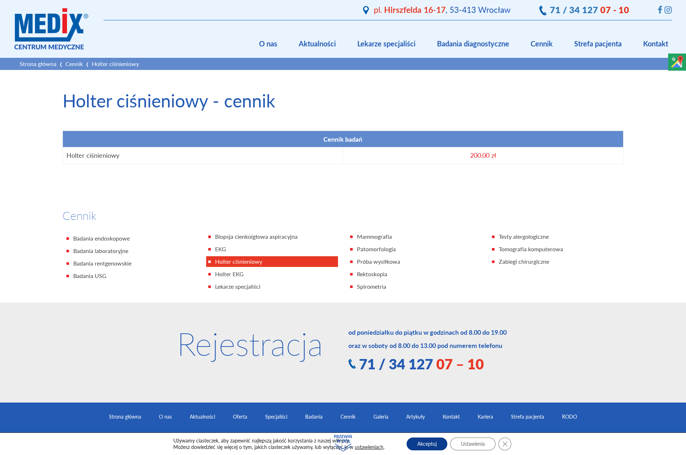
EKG (220, 249)
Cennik (542, 44)
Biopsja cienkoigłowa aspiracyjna (256, 237)
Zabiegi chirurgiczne (524, 262)
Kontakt (655, 44)
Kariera (485, 416)
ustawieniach (369, 447)
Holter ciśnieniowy (238, 262)
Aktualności (317, 44)
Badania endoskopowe (101, 238)
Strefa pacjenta (598, 44)
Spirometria (371, 286)
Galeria (380, 416)
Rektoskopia (372, 274)
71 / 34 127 (589, 9)
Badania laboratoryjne (100, 251)
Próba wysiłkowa (378, 262)
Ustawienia (473, 443)
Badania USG (89, 276)
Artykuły (415, 416)
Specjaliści (276, 416)
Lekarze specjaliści (386, 44)
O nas (268, 44)
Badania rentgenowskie (102, 263)
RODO (569, 416)
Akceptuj (427, 443)
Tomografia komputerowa (531, 249)
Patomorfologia (376, 249)
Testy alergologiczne (524, 237)
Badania (314, 416)
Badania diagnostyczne (473, 44)
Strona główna (38, 64)
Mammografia (374, 237)
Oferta (240, 416)
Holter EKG (229, 274)
